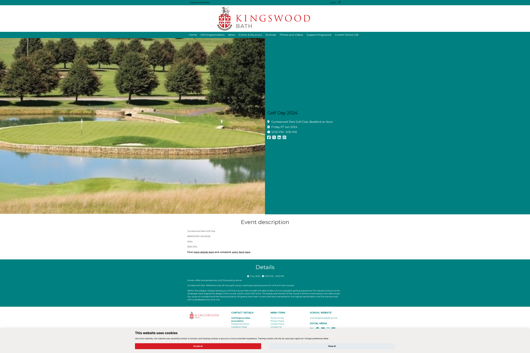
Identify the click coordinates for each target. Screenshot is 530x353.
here (326, 338)
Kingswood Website (200, 2)
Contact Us (276, 327)
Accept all (198, 346)
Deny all (332, 346)
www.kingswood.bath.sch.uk (323, 318)
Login (333, 2)
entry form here (241, 252)
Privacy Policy (277, 321)
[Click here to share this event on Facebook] (269, 138)
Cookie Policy (277, 324)
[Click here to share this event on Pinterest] (284, 138)
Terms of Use (277, 318)
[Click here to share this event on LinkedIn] (279, 138)
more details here (203, 252)
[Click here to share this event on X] (274, 138)
